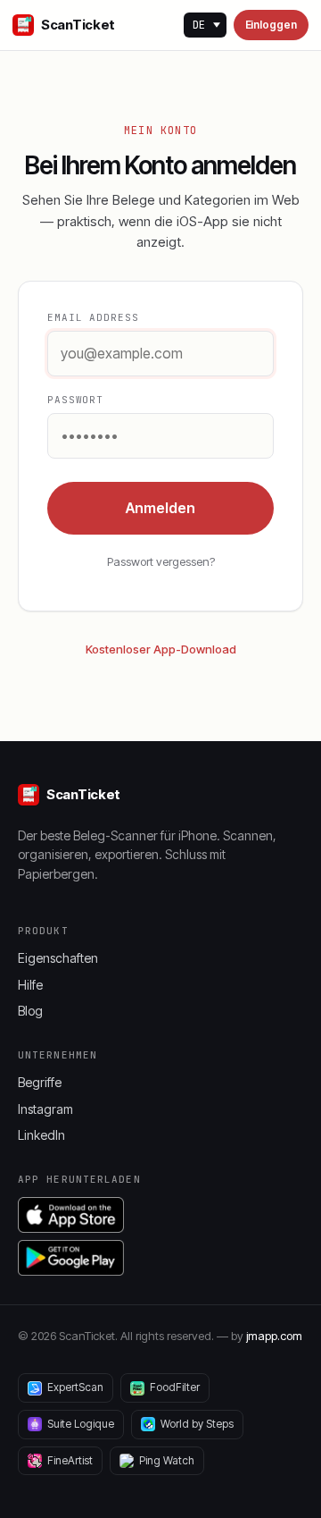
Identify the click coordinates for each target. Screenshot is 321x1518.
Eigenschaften (58, 958)
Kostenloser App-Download (161, 649)
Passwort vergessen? (161, 561)
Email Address (92, 317)
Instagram (45, 1109)
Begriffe (40, 1082)
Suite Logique (80, 1423)
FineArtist (70, 1460)
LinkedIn (41, 1135)
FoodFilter (175, 1387)
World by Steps (197, 1423)
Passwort (75, 399)
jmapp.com (274, 1335)
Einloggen (271, 24)
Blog (30, 1010)
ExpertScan (75, 1387)
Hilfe (30, 984)
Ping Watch (166, 1460)
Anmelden (160, 508)
